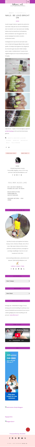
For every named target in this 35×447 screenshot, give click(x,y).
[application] (17, 335)
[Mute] (25, 340)
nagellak (16, 140)
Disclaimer (22, 433)
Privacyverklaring (14, 433)
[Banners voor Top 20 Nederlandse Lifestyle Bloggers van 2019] (14, 407)
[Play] (7, 340)
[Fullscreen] (28, 340)
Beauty (11, 12)
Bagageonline (8, 417)
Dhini (17, 166)
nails (8, 142)
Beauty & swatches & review (17, 138)
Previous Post (11, 153)
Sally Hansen (16, 142)
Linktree (13, 266)
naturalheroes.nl (14, 315)
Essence (8, 140)
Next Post (25, 153)
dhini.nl (24, 443)
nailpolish (24, 140)
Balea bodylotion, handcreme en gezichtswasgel (14, 193)
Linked (18, 266)
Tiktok (22, 266)
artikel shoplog (9, 131)
